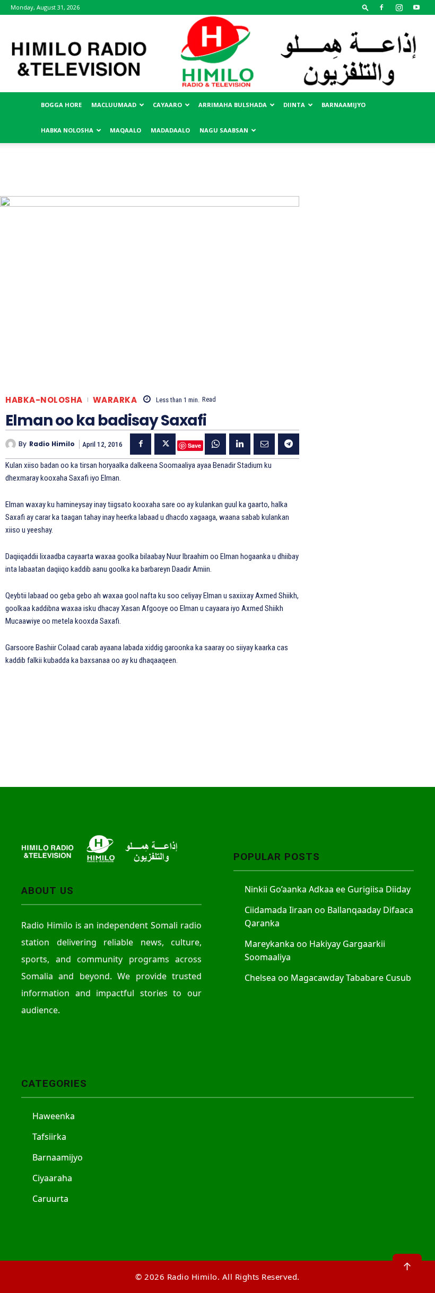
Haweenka (53, 1116)
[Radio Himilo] (217, 53)
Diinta (294, 105)
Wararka (115, 400)
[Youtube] (416, 7)
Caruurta (50, 1199)
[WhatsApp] (215, 444)
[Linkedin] (239, 444)
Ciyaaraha (52, 1178)
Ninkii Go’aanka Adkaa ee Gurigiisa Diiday (328, 889)
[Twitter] (165, 444)
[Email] (264, 444)
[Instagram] (399, 7)
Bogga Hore (61, 105)
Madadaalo (170, 130)
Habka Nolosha (67, 130)
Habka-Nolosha (44, 400)
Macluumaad (113, 105)
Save (194, 445)
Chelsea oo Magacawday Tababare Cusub (328, 978)
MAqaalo (125, 130)
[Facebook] (381, 7)
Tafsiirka (49, 1137)
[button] (365, 7)
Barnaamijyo (343, 105)
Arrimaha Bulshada (232, 105)
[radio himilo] (12, 444)
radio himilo (52, 444)
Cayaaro (167, 105)
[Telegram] (288, 444)
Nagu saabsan (223, 130)
